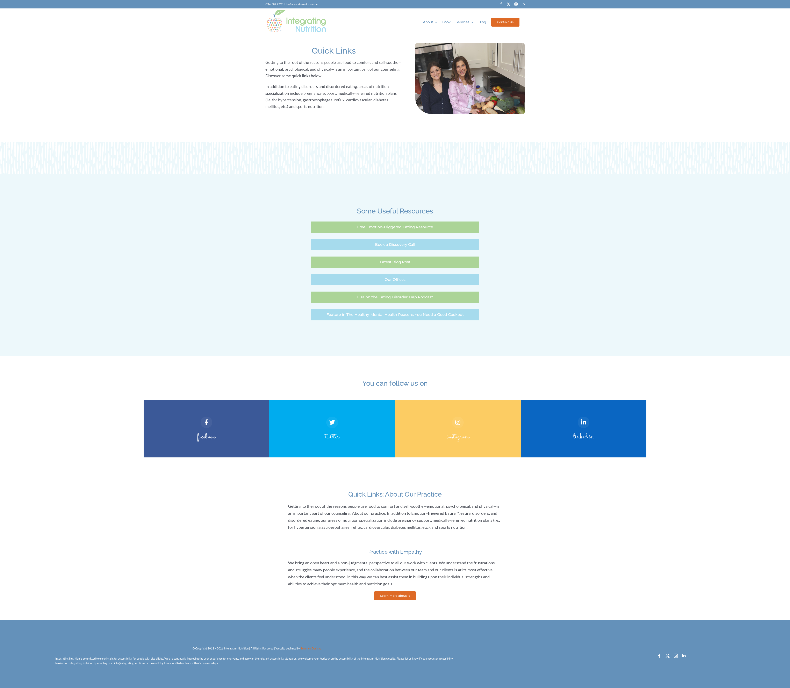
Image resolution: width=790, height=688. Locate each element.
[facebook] (659, 656)
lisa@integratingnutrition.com (302, 4)
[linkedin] (684, 656)
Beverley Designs (311, 648)
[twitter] (668, 656)
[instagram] (676, 656)
